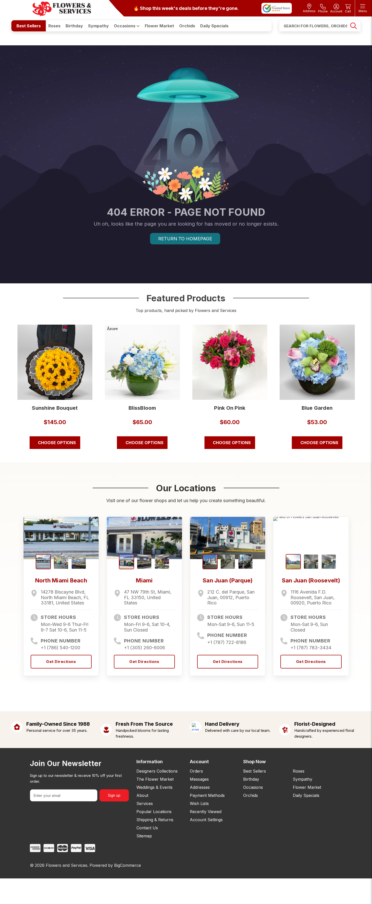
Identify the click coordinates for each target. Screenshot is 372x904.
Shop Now (254, 761)
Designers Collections (157, 771)
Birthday (74, 25)
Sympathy (98, 25)
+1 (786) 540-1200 (60, 647)
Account (199, 761)
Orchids (187, 25)
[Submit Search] (353, 25)
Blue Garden (317, 408)
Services (144, 803)
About (142, 795)
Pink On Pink (229, 408)
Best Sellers (28, 25)
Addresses (200, 787)
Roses (54, 25)
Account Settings (206, 819)
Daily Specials (214, 25)
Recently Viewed (205, 811)
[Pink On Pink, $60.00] (229, 362)
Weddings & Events (154, 787)
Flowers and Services (66, 865)
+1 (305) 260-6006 (144, 647)
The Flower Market (155, 779)
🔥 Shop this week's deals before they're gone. (186, 8)
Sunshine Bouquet (55, 408)
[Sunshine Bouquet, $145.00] (55, 362)
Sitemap (144, 835)
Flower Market (159, 25)
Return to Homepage (185, 238)
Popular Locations (154, 811)
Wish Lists (199, 803)
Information (149, 761)
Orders (196, 771)
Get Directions (61, 661)
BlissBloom (142, 408)
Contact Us (147, 827)
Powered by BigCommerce (115, 865)
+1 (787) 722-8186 (226, 642)
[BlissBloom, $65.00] (142, 362)
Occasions (125, 25)
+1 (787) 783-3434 (311, 647)
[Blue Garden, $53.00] (317, 362)
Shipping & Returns (154, 819)
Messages (199, 779)
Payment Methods (207, 795)
